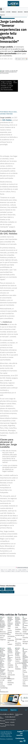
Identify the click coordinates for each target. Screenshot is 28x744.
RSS (21, 741)
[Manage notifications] (24, 741)
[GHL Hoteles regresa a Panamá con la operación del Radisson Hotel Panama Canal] (10, 654)
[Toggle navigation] (3, 9)
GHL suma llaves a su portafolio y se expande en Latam (11, 636)
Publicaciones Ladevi (19, 714)
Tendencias (8, 717)
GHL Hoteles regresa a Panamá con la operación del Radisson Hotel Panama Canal (11, 674)
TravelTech (3, 726)
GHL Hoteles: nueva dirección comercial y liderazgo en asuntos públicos (18, 636)
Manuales (14, 11)
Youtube (12, 725)
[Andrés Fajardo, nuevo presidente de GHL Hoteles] (17, 651)
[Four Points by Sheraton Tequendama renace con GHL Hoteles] (25, 658)
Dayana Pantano (6, 114)
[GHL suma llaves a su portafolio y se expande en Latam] (10, 621)
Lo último (8, 11)
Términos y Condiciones (6, 739)
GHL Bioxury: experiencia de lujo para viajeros (4, 634)
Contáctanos (20, 738)
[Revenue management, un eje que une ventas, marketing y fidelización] (2, 661)
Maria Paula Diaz (10, 112)
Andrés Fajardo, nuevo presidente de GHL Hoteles (19, 663)
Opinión (7, 722)
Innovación (9, 589)
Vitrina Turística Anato (7, 592)
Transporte (8, 714)
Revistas (7, 725)
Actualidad (3, 714)
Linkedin (12, 722)
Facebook (12, 717)
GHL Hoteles (7, 120)
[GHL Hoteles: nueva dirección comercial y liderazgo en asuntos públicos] (17, 621)
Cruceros (7, 719)
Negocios (20, 11)
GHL (2, 589)
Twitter (12, 714)
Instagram (13, 719)
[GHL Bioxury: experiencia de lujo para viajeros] (2, 622)
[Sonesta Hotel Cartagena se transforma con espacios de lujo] (25, 622)
